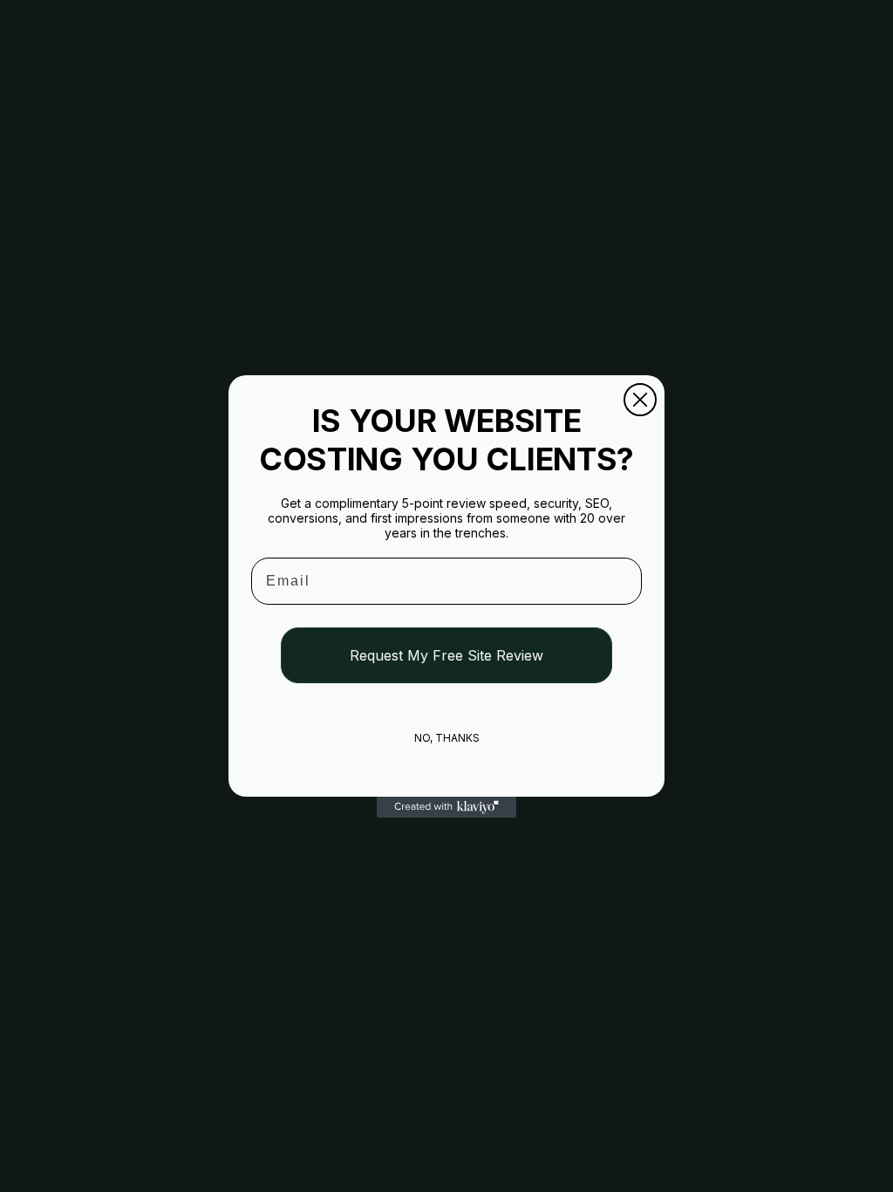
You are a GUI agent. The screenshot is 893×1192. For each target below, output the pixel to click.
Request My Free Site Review (446, 655)
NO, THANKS (447, 737)
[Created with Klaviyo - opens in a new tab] (446, 807)
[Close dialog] (640, 399)
